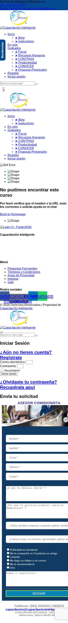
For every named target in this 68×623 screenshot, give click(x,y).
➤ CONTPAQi (24, 59)
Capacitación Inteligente (16, 308)
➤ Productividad (26, 62)
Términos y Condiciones (24, 272)
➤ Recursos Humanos (30, 55)
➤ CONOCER (24, 66)
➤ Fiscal (20, 51)
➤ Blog (20, 37)
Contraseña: (8, 366)
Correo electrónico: (13, 362)
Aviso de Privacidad (21, 275)
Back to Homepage (13, 214)
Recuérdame (12, 370)
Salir (11, 282)
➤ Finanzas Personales (31, 69)
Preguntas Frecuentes (22, 268)
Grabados (14, 48)
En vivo (13, 44)
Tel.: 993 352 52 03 (13, 5)
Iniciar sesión (16, 76)
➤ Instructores (24, 41)
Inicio (11, 34)
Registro (13, 73)
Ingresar (13, 278)
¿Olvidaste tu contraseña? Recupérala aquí (28, 384)
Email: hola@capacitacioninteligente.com (28, 8)
